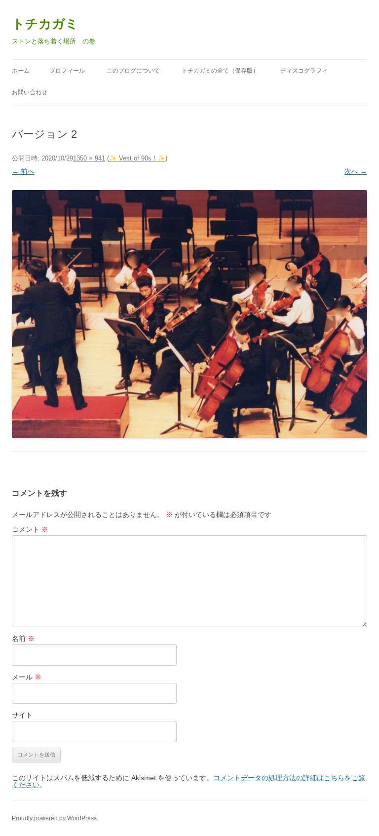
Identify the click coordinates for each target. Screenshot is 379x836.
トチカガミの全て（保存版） (220, 70)
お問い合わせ (29, 92)
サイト (22, 715)
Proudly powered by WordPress (54, 818)
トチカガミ (45, 23)
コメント (30, 529)
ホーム (21, 70)
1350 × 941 (89, 158)
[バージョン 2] (189, 314)
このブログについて (133, 70)
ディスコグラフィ (304, 70)
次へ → (355, 171)
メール (26, 677)
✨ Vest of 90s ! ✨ (137, 158)
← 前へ (23, 171)
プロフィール (67, 70)
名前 (23, 638)
